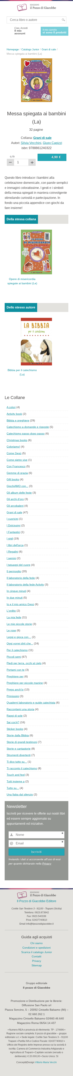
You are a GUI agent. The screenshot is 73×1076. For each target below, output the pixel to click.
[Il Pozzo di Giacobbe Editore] (36, 7)
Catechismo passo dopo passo (26, 433)
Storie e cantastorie (19, 748)
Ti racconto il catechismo (22, 768)
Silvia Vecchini (31, 143)
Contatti (36, 956)
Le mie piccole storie (19, 624)
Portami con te (16, 669)
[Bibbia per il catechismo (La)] (36, 341)
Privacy (46, 863)
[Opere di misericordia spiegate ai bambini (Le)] (36, 251)
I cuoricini (12, 518)
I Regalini (12, 551)
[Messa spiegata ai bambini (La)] (36, 80)
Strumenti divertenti (19, 755)
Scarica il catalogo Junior (36, 952)
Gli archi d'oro (15, 499)
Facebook (8, 30)
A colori (11, 407)
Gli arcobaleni (15, 505)
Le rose (11, 630)
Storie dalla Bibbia (18, 735)
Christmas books (17, 440)
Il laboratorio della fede (21, 577)
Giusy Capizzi (52, 143)
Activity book (14, 413)
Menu (5, 7)
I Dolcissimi (13, 525)
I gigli (10, 538)
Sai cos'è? (13, 722)
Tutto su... (13, 788)
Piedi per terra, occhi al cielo (24, 663)
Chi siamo (36, 943)
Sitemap (37, 965)
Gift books (13, 479)
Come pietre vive (17, 459)
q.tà (12, 156)
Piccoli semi (14, 656)
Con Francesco (16, 466)
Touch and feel (16, 774)
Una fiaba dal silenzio (20, 794)
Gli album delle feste (19, 492)
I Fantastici (13, 532)
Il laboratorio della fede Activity (25, 584)
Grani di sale (14, 512)
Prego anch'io (15, 689)
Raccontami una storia (20, 709)
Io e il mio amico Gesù (20, 604)
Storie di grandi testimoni (22, 742)
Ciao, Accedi (21, 31)
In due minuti (15, 597)
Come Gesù (14, 453)
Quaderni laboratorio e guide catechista (31, 702)
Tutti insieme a (16, 781)
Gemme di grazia (17, 472)
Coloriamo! (13, 446)
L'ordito (11, 610)
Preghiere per (15, 676)
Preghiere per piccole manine (25, 682)
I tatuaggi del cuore (18, 564)
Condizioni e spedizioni (36, 947)
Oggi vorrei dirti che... (20, 643)
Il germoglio (14, 571)
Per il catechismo (17, 650)
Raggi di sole (15, 715)
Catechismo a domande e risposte (28, 426)
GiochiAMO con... (17, 486)
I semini (11, 558)
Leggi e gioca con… (19, 637)
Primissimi (13, 696)
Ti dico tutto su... (17, 761)
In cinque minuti (16, 591)
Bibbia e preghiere (18, 420)
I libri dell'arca (15, 545)
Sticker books (15, 728)
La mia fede (14, 617)
